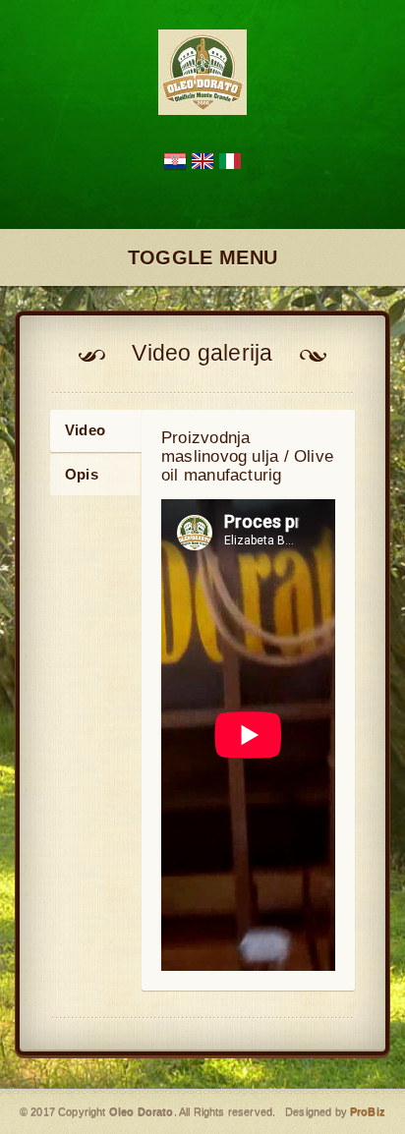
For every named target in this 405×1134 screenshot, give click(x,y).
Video (85, 430)
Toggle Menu (202, 257)
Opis (81, 474)
